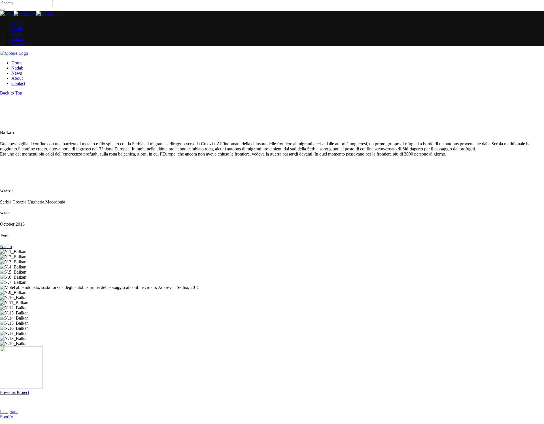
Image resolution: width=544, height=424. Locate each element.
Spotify (6, 416)
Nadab (6, 246)
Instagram (9, 411)
